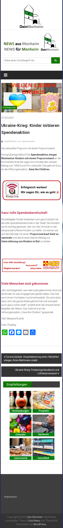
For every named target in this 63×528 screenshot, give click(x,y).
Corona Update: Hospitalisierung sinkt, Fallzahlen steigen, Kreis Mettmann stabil (31, 358)
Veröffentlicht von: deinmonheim (19, 141)
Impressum (10, 496)
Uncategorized (9, 107)
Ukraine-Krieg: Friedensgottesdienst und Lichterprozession (37, 371)
